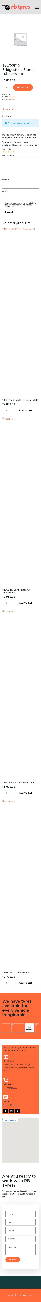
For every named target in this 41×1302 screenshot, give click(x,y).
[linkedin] (17, 1111)
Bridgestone (11, 99)
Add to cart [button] (25, 410)
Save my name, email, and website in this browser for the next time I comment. (20, 205)
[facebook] (5, 1111)
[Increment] (9, 87)
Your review (8, 156)
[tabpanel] (20, 165)
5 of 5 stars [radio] (13, 152)
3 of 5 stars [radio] (8, 152)
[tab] (8, 109)
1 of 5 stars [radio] (3, 152)
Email (5, 191)
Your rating (7, 149)
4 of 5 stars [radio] (11, 152)
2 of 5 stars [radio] (6, 152)
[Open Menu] (37, 7)
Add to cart (23, 87)
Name (5, 179)
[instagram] (11, 1111)
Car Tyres (12, 97)
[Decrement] (4, 87)
